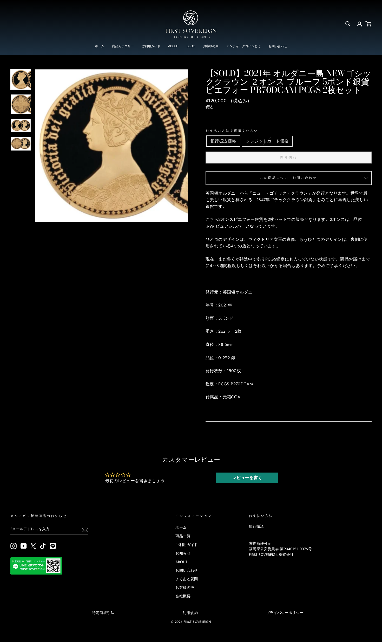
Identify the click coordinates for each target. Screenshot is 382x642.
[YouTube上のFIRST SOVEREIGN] (24, 546)
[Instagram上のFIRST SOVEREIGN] (13, 546)
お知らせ (182, 553)
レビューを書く (247, 478)
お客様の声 (211, 46)
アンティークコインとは (243, 46)
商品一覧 (182, 535)
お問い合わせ (277, 46)
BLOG (191, 46)
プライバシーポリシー (285, 612)
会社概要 (182, 596)
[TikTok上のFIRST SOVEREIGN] (43, 546)
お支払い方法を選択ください (232, 130)
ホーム (99, 46)
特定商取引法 (103, 612)
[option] (111, 145)
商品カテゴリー (123, 46)
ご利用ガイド (151, 46)
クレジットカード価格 (267, 141)
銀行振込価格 (223, 141)
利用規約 (190, 612)
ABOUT (173, 46)
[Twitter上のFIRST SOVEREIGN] (33, 546)
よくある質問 (186, 579)
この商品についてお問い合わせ (288, 177)
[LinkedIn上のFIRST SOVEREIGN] (53, 546)
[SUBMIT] (85, 529)
